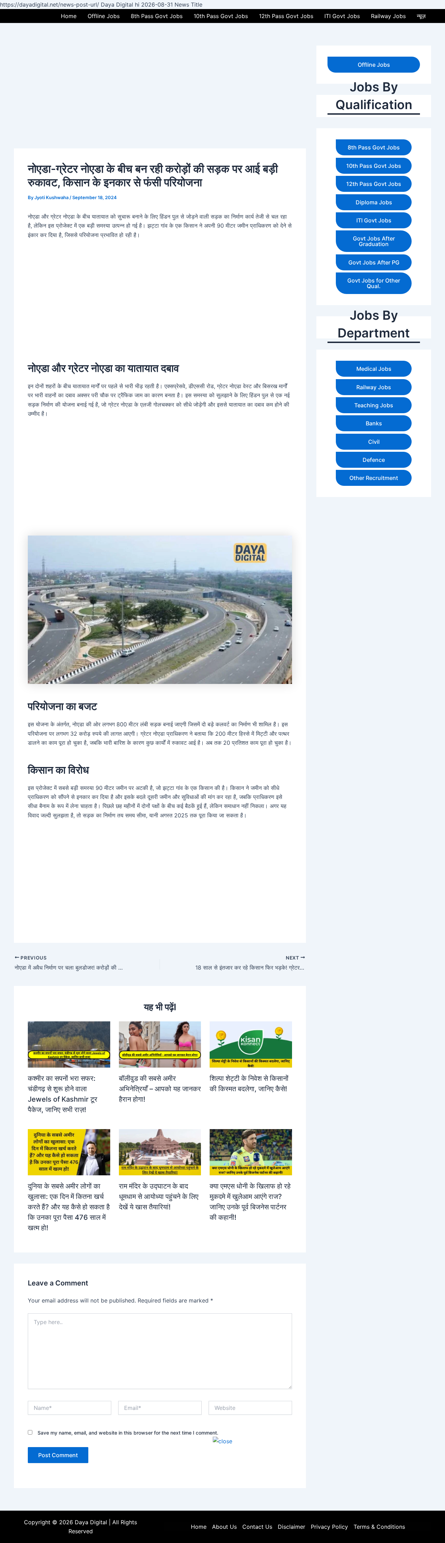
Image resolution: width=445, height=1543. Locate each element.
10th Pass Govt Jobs (221, 16)
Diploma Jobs (374, 202)
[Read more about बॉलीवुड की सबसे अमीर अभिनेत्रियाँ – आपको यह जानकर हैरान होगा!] (160, 1043)
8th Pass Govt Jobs (157, 16)
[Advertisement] (222, 1494)
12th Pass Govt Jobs (286, 16)
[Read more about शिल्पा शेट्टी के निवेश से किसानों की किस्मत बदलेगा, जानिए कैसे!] (251, 1043)
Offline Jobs (104, 16)
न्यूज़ (421, 16)
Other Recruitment (373, 477)
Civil (374, 441)
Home (68, 16)
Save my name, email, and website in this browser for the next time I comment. (128, 1433)
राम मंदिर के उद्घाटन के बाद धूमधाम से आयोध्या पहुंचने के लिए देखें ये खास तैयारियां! (159, 1196)
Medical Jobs (373, 368)
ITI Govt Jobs (342, 16)
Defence (374, 459)
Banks (374, 423)
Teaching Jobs (373, 405)
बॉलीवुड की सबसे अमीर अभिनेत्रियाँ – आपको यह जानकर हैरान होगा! (160, 1088)
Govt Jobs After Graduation (374, 241)
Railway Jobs (388, 16)
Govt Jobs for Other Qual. (373, 283)
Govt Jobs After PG (373, 262)
